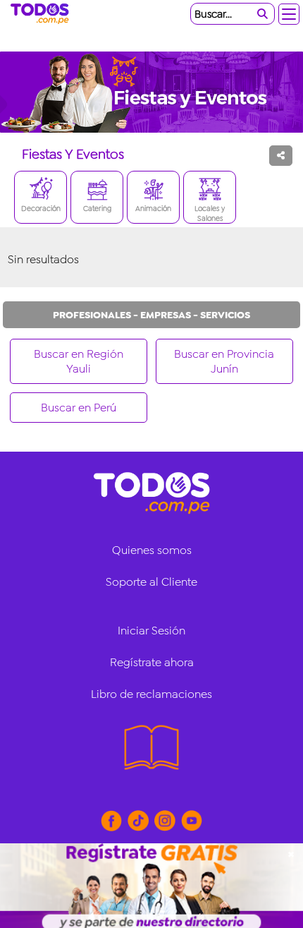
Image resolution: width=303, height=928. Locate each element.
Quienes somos (152, 550)
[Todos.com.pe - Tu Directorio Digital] (42, 14)
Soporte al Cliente (151, 581)
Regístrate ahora (152, 662)
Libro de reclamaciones (151, 694)
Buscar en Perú (78, 407)
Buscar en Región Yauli (78, 361)
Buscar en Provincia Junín (224, 361)
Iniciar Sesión (151, 630)
